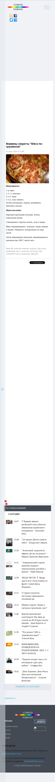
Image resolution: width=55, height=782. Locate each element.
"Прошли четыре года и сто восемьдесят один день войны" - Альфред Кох (34, 662)
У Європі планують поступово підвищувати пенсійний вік (33, 596)
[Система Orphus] (40, 721)
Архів (7, 737)
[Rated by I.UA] (40, 728)
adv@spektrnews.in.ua (11, 753)
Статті (7, 730)
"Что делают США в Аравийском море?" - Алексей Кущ (31, 635)
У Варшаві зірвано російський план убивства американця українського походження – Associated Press (34, 527)
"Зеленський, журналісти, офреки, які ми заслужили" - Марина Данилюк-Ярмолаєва (35, 553)
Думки (8, 734)
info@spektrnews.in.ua (34, 761)
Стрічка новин (11, 726)
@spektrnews (9, 698)
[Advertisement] (27, 50)
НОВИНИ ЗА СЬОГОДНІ (28, 686)
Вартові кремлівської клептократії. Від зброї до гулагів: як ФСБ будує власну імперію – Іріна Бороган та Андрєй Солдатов (35, 620)
